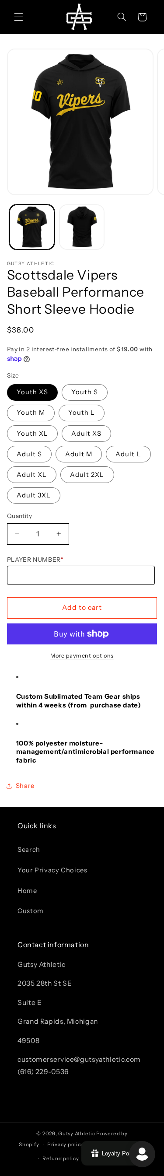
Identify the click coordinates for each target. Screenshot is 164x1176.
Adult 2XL (87, 475)
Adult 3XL (34, 495)
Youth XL (32, 434)
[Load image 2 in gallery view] (82, 227)
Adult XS (86, 434)
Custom (30, 911)
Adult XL (32, 475)
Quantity (19, 515)
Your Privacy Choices (52, 870)
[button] (18, 17)
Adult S (29, 454)
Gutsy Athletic (76, 1133)
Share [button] (25, 786)
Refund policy (60, 1158)
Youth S (84, 392)
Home (27, 891)
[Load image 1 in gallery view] (32, 227)
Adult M (78, 454)
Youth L (81, 412)
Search (28, 850)
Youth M (31, 412)
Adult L (128, 454)
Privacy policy (65, 1144)
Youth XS (32, 392)
